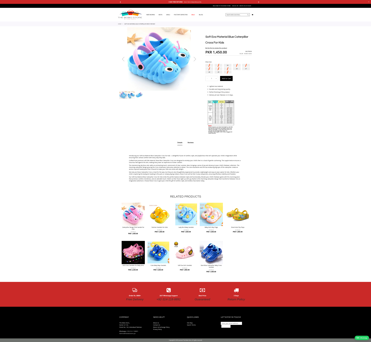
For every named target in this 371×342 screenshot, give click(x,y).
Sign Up (226, 326)
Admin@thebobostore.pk (127, 333)
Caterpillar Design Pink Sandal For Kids (133, 228)
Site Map (190, 323)
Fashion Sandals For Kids (160, 227)
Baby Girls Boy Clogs (211, 227)
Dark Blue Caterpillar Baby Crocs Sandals (211, 266)
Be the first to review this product (216, 48)
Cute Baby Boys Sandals (158, 265)
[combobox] (238, 14)
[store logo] (130, 15)
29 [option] (218, 72)
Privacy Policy (157, 329)
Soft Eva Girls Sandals (185, 265)
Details (179, 142)
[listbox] (228, 69)
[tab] (174, 14)
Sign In (234, 6)
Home (119, 24)
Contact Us (156, 325)
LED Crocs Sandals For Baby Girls (133, 265)
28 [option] (209, 72)
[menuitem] (150, 14)
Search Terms (191, 325)
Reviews (191, 142)
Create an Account (245, 6)
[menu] (174, 14)
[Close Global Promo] (368, 1)
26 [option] (237, 69)
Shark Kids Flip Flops (237, 227)
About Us (156, 323)
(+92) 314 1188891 (132, 331)
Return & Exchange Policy (161, 327)
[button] (123, 59)
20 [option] (227, 65)
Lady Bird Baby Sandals (186, 227)
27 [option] (246, 69)
